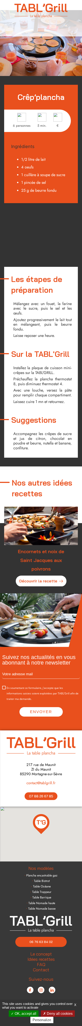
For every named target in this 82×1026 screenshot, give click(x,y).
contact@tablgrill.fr (41, 783)
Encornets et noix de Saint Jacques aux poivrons (41, 560)
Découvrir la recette (38, 580)
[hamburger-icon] (41, 30)
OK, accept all (25, 1013)
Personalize (42, 1020)
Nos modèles (41, 868)
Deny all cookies (59, 1013)
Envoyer (41, 712)
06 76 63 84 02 (41, 942)
